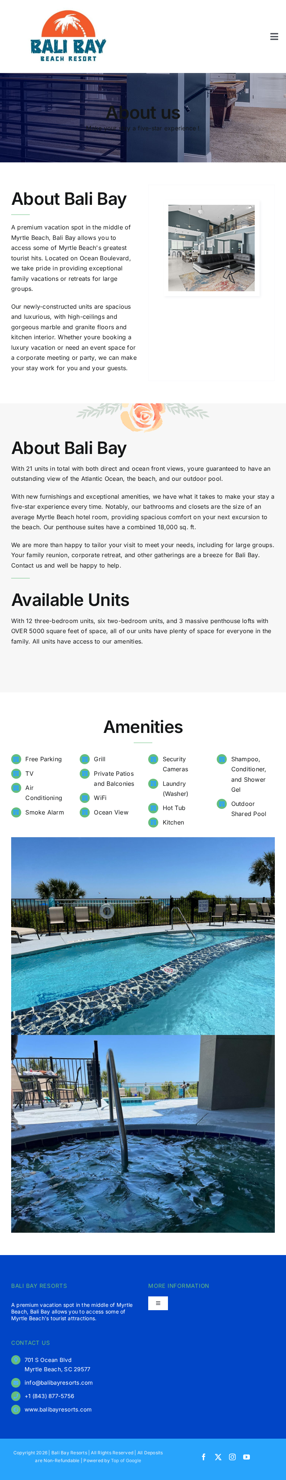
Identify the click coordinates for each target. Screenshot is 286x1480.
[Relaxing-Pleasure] (211, 208)
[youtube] (246, 1457)
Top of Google (126, 1460)
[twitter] (218, 1457)
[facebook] (203, 1457)
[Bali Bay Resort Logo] (68, 8)
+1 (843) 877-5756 (49, 1396)
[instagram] (232, 1457)
